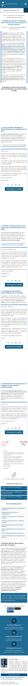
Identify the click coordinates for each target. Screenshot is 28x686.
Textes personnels (12, 15)
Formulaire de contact (14, 674)
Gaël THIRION (21, 27)
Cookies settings (18, 679)
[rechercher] (26, 10)
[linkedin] (6, 666)
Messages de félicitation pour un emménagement (10, 513)
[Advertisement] (14, 109)
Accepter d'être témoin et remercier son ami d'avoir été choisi (11, 493)
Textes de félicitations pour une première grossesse (12, 525)
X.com (18, 608)
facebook (11, 608)
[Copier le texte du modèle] (20, 185)
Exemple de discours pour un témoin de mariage (11, 497)
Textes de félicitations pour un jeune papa (12, 533)
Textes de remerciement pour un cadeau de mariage (13, 517)
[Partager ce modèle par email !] (16, 185)
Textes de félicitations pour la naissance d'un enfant (13, 529)
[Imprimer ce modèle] (12, 185)
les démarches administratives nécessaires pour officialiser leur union (13, 46)
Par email (11, 611)
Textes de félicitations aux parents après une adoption (13, 536)
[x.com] (4, 666)
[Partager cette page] (8, 185)
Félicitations (21, 15)
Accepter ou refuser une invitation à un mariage (11, 488)
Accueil (5, 15)
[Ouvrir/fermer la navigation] (25, 4)
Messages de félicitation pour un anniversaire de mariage (13, 509)
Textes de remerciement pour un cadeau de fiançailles (13, 521)
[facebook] (2, 666)
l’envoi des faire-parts (13, 51)
